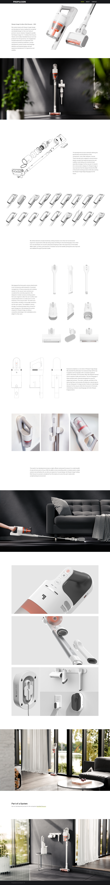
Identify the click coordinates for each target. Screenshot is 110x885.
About (88, 1)
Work (82, 1)
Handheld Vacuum (41, 806)
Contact (94, 1)
